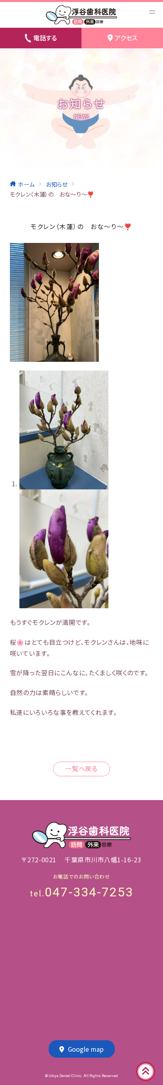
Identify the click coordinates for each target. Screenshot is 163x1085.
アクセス (126, 37)
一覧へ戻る (81, 768)
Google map (86, 1049)
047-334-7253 (89, 892)
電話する (45, 37)
